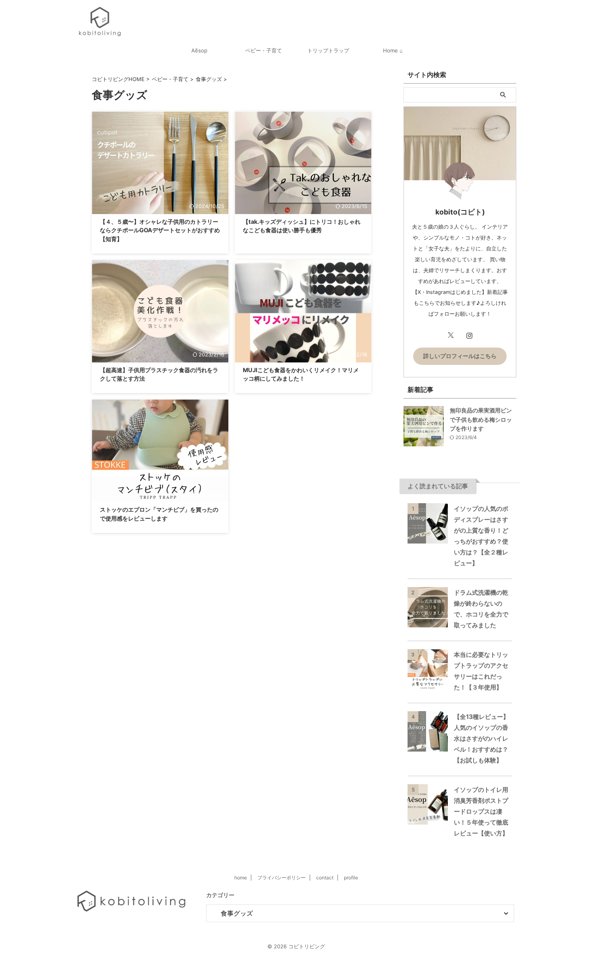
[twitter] (451, 335)
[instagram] (469, 335)
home (240, 878)
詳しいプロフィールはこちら (460, 356)
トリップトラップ (328, 50)
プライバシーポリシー (281, 878)
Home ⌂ (393, 50)
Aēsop (199, 50)
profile (351, 878)
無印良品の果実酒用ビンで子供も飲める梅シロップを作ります (481, 419)
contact (324, 878)
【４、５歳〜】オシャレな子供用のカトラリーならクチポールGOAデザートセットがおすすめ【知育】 (160, 230)
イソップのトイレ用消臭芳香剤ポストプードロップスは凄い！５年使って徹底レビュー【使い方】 (481, 811)
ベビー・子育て (263, 50)
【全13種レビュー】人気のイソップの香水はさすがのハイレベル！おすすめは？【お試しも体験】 (481, 738)
